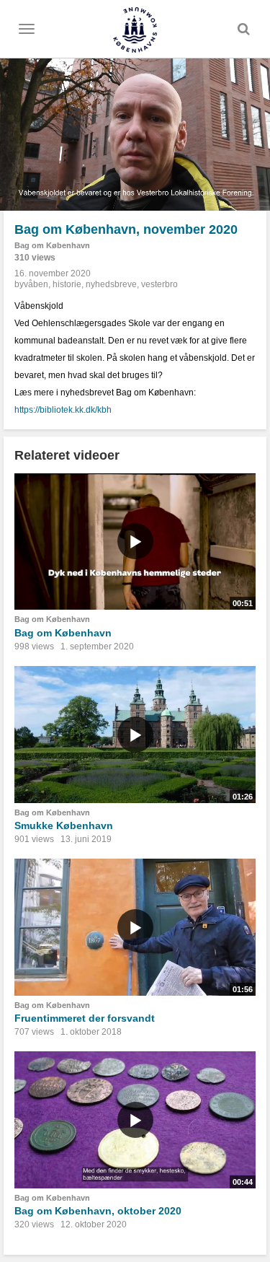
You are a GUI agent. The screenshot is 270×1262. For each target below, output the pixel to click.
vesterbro (159, 284)
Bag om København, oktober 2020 (97, 1211)
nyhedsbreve (111, 284)
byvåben (31, 284)
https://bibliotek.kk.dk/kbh (63, 410)
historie (67, 284)
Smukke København (63, 825)
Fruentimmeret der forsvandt (84, 1018)
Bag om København (52, 245)
